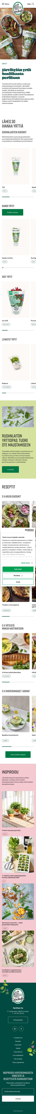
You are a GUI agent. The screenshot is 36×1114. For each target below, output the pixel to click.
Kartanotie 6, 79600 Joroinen (19, 1011)
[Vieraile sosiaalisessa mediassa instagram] (14, 1029)
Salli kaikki (18, 569)
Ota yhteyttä (18, 1059)
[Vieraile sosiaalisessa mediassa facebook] (21, 1029)
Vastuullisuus (18, 1052)
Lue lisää (10, 469)
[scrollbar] (18, 196)
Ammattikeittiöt (18, 1055)
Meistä (18, 1048)
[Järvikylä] (18, 8)
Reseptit (18, 1041)
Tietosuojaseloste (18, 1062)
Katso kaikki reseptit (18, 754)
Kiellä (18, 582)
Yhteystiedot (18, 1020)
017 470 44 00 (19, 1013)
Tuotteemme (18, 1038)
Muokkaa (17, 575)
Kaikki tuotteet (12, 212)
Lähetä (18, 1099)
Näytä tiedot (25, 563)
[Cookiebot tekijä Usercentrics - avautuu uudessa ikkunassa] (25, 530)
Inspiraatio (18, 1045)
